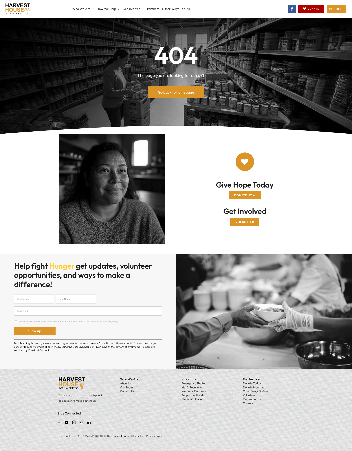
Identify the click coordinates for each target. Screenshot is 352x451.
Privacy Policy (154, 436)
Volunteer (249, 395)
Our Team (126, 387)
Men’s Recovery (191, 387)
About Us (126, 383)
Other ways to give (255, 391)
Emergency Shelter (194, 383)
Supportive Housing (194, 395)
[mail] (81, 422)
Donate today (252, 383)
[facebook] (292, 9)
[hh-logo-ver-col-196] (18, 5)
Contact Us (127, 391)
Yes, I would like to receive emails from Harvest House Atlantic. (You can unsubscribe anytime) (68, 321)
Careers (248, 403)
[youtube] (66, 422)
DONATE (313, 8)
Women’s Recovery (194, 391)
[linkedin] (89, 422)
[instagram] (74, 422)
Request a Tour (252, 399)
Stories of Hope (192, 399)
